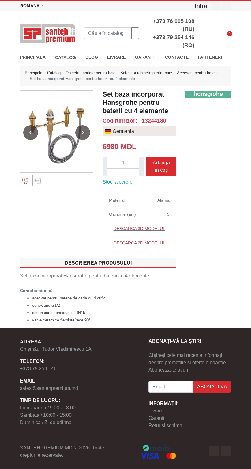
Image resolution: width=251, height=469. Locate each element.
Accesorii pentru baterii (197, 73)
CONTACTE (177, 57)
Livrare (155, 410)
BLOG (91, 57)
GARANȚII (145, 57)
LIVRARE (116, 57)
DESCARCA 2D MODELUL (139, 242)
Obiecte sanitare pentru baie (90, 73)
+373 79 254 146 (38, 368)
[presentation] (30, 132)
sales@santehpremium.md (49, 388)
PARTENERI (210, 57)
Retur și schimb (165, 425)
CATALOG (65, 57)
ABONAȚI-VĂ (212, 386)
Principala (33, 73)
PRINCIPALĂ (33, 57)
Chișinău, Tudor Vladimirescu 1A (56, 349)
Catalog (54, 73)
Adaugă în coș (161, 166)
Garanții (157, 418)
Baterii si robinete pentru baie (146, 73)
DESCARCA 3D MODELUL (139, 228)
